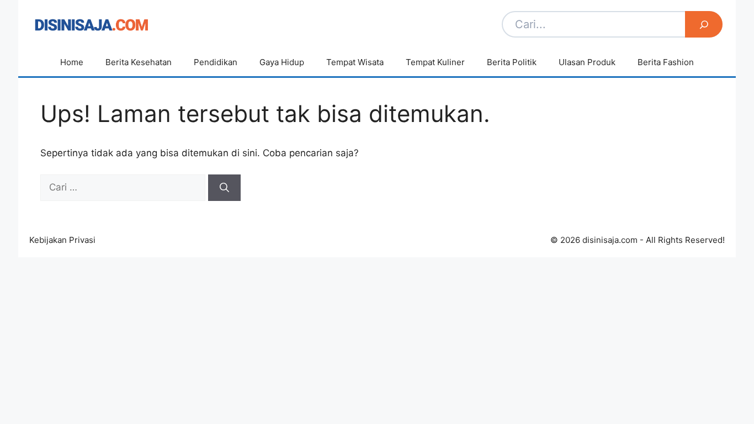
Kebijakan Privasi (62, 240)
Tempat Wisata (355, 62)
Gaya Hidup (281, 62)
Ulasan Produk (587, 62)
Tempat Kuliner (435, 62)
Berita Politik (512, 62)
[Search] (704, 24)
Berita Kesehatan (138, 62)
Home (71, 62)
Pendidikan (215, 62)
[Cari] (224, 187)
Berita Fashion (666, 62)
